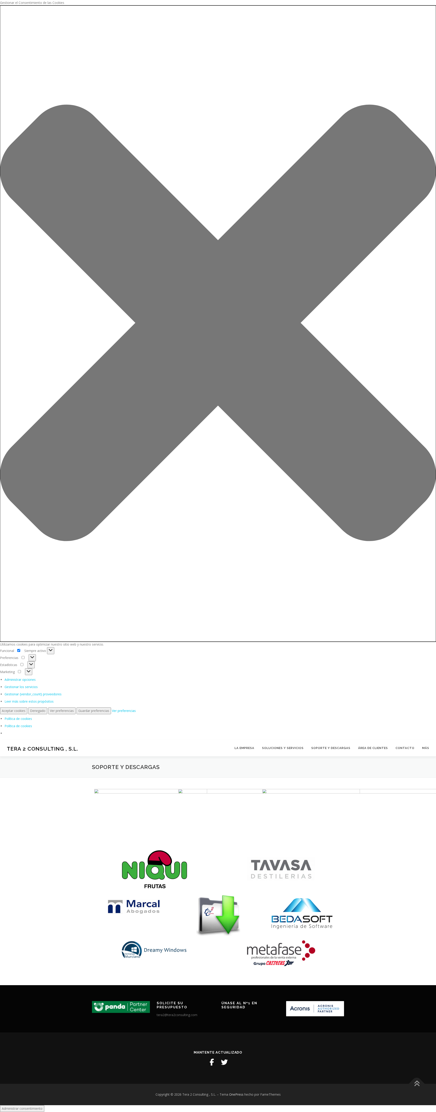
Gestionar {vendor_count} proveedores (33, 694)
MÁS (425, 748)
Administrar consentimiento (22, 1108)
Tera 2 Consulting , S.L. (42, 749)
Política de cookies (18, 718)
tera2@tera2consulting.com (177, 1015)
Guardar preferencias (93, 711)
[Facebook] (211, 1062)
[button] (218, 323)
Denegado (37, 711)
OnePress (236, 1094)
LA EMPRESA (244, 748)
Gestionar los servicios (21, 687)
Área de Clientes (373, 748)
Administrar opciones (20, 679)
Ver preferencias (62, 711)
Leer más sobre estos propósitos (29, 701)
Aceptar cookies (13, 711)
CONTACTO (405, 748)
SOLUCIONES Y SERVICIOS (283, 748)
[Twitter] (224, 1062)
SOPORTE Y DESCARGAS (330, 748)
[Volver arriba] (417, 1084)
